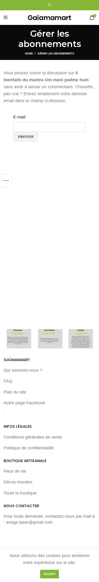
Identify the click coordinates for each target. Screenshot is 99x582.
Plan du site (15, 392)
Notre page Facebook (24, 402)
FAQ (8, 381)
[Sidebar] (6, 181)
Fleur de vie (15, 471)
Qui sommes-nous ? (23, 370)
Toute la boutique (20, 493)
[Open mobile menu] (5, 17)
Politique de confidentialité (29, 448)
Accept (49, 574)
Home (29, 53)
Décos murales (18, 482)
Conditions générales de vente (33, 437)
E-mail (19, 117)
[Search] (50, 5)
